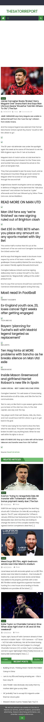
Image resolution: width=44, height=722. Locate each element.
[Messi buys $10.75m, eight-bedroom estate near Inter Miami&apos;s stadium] (22, 542)
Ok (22, 718)
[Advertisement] (22, 44)
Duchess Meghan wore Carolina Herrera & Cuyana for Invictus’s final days (38, 659)
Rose (16, 112)
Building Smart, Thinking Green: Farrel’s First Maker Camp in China (22, 670)
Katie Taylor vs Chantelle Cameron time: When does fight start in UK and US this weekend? (21, 627)
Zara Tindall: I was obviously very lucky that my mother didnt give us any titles (21, 687)
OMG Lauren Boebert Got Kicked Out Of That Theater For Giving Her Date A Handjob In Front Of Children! (8, 659)
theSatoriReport (22, 11)
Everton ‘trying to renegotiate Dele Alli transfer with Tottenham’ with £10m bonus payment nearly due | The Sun (20, 499)
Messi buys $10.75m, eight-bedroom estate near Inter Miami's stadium (19, 562)
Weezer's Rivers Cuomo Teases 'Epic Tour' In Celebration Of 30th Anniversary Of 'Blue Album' (22, 704)
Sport (3, 98)
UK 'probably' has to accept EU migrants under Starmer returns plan (21, 695)
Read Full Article (13, 452)
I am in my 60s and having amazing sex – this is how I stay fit (22, 678)
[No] (41, 713)
